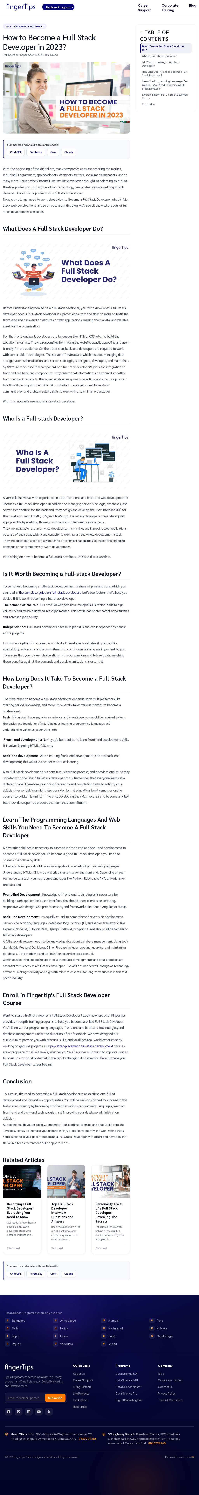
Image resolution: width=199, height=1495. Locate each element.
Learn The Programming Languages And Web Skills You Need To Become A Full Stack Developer (165, 84)
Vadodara (64, 1344)
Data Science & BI (127, 1380)
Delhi (12, 1328)
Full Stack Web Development (25, 26)
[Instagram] (19, 1412)
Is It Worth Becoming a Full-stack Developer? (160, 63)
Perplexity (36, 152)
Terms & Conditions (170, 1400)
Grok (53, 152)
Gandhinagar (162, 1336)
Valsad (110, 1344)
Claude (68, 152)
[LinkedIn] (29, 1412)
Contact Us (165, 1387)
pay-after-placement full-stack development (81, 1046)
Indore (62, 1336)
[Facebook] (8, 1412)
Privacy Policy (167, 1393)
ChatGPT (15, 152)
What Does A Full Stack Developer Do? (163, 48)
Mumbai (111, 1320)
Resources (80, 1406)
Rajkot (14, 1344)
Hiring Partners (82, 1387)
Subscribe (55, 1398)
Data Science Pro (126, 1393)
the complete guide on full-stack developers (50, 592)
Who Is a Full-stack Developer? (159, 56)
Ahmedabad (65, 1320)
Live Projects (81, 1393)
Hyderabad (113, 1328)
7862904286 (88, 1438)
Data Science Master (128, 1387)
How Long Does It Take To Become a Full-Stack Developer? (165, 73)
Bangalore (16, 1320)
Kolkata (159, 1328)
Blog (192, 5)
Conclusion (148, 104)
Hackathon (80, 1400)
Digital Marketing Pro (129, 1400)
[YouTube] (39, 1412)
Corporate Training (170, 7)
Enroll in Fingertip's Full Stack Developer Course (165, 96)
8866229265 (157, 1443)
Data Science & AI (127, 1373)
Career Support (144, 7)
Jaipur (13, 1336)
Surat (109, 1336)
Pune (157, 1320)
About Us (79, 1373)
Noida (61, 1328)
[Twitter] (49, 1412)
